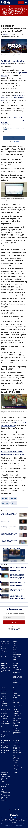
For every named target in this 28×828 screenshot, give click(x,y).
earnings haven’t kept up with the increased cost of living (14, 97)
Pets (14, 674)
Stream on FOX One (4, 773)
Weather (4, 688)
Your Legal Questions (15, 681)
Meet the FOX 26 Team (17, 744)
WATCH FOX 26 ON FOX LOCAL (16, 747)
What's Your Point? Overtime (5, 724)
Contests (3, 754)
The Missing (16, 730)
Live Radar (3, 690)
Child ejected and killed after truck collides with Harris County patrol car (18, 569)
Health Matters (16, 672)
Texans (14, 692)
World (14, 649)
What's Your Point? (5, 721)
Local (14, 643)
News (15, 641)
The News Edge (5, 717)
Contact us (15, 742)
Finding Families (17, 671)
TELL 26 (3, 647)
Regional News (4, 664)
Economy (13, 498)
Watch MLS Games (4, 801)
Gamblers (15, 701)
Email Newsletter (17, 752)
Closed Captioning (17, 767)
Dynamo (15, 697)
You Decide (15, 651)
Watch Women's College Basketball (5, 795)
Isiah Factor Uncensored (4, 712)
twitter (12, 810)
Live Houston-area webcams (5, 692)
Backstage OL (4, 746)
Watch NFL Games (5, 776)
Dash (14, 699)
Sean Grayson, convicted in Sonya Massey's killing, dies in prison (9, 534)
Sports (15, 688)
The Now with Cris (5, 744)
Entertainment (6, 740)
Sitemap (15, 659)
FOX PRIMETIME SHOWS (5, 751)
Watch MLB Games (4, 782)
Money (23, 34)
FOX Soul (3, 656)
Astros (14, 690)
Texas (14, 645)
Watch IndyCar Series (4, 788)
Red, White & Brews (16, 716)
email (18, 810)
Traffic (2, 700)
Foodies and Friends (16, 726)
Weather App (4, 701)
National (15, 647)
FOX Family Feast (17, 684)
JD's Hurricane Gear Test (4, 697)
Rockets (15, 693)
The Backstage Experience (4, 748)
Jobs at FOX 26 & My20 (17, 754)
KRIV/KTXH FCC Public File (16, 764)
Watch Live (21, 2)
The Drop (3, 742)
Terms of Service (15, 631)
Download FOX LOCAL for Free (12, 548)
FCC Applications (17, 769)
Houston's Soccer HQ (17, 732)
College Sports (16, 695)
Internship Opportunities (16, 757)
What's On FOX (16, 750)
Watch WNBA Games (4, 798)
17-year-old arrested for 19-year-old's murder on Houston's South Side (17, 584)
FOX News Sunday (17, 654)
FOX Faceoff (16, 720)
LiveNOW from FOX (4, 652)
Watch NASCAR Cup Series (5, 785)
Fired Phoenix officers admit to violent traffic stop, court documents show (9, 528)
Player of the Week (17, 706)
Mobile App (15, 760)
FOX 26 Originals (16, 710)
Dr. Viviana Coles (17, 669)
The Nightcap (4, 715)
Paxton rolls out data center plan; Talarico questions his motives (9, 514)
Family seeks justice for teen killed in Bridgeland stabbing (9, 540)
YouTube (3, 655)
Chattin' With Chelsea (4, 719)
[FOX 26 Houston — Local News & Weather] (5, 2)
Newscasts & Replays (4, 649)
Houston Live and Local (5, 732)
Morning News (16, 664)
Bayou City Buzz (5, 730)
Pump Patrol (4, 703)
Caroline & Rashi (17, 713)
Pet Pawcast (16, 728)
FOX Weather (4, 705)
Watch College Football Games (5, 779)
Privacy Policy (15, 629)
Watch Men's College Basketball (5, 791)
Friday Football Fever (16, 703)
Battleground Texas (4, 735)
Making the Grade (17, 667)
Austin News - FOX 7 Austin (5, 671)
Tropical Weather (5, 695)
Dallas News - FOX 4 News (5, 668)
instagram (15, 810)
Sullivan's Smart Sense (16, 657)
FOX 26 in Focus (17, 718)
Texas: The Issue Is (5, 727)
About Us (16, 740)
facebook (10, 810)
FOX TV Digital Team (16, 34)
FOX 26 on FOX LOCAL (5, 644)
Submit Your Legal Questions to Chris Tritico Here (17, 678)
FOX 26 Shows (5, 710)
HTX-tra (15, 773)
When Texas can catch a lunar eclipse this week (8, 520)
